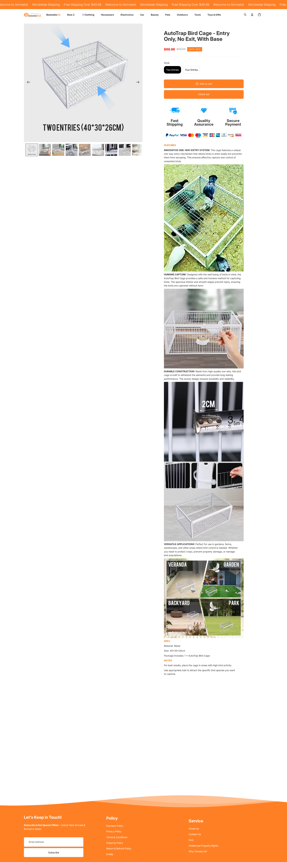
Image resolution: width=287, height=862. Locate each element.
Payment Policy (114, 825)
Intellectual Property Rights (203, 845)
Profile (109, 854)
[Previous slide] (27, 82)
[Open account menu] (252, 14)
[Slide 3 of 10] (58, 150)
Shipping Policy (114, 842)
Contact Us (195, 834)
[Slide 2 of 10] (45, 150)
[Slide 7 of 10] (111, 150)
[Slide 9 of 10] (138, 150)
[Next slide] (139, 82)
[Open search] (245, 14)
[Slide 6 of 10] (98, 150)
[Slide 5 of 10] (85, 150)
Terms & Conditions (116, 837)
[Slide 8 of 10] (125, 150)
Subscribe (53, 852)
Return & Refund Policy (118, 848)
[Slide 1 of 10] (32, 150)
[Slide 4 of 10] (72, 150)
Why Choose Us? (198, 851)
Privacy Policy (114, 831)
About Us (194, 828)
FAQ (191, 840)
